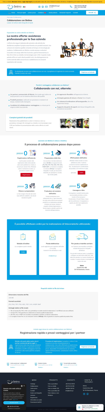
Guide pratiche (53, 12)
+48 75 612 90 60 (80, 6)
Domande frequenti (65, 12)
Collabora (42, 12)
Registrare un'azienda (87, 72)
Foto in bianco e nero (53, 393)
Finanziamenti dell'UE (36, 402)
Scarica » (12, 367)
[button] (14, 406)
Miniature (50, 395)
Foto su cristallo (52, 386)
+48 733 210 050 (80, 7)
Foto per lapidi (21, 12)
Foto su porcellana (53, 384)
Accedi (91, 13)
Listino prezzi (32, 12)
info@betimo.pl (54, 6)
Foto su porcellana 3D (53, 390)
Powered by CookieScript (14, 408)
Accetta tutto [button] (14, 402)
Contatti (75, 12)
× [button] (24, 385)
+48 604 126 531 (69, 388)
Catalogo (32, 384)
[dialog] (14, 397)
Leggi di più (15, 399)
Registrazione (26, 174)
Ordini (81, 172)
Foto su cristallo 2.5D (53, 388)
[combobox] (22, 386)
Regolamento (33, 397)
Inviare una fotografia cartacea (36, 394)
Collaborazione (34, 386)
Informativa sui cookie (36, 400)
